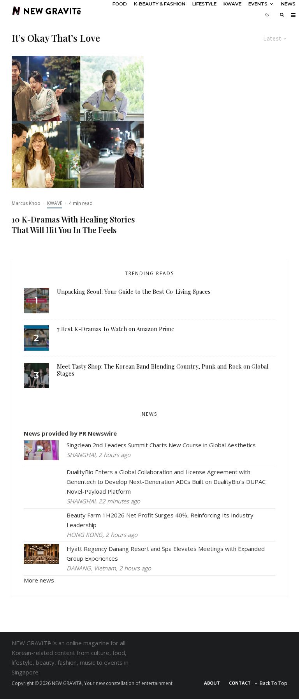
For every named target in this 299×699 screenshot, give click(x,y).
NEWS (288, 4)
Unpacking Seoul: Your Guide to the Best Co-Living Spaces (134, 291)
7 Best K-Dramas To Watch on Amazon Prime (115, 328)
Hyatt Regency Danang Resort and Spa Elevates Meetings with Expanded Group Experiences (166, 553)
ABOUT (212, 683)
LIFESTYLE (204, 4)
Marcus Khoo (26, 203)
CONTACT (240, 683)
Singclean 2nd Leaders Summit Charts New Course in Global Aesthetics (161, 445)
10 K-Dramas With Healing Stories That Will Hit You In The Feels (73, 224)
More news (39, 580)
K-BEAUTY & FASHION (159, 4)
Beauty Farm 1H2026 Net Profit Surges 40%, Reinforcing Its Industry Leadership (160, 520)
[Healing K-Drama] (78, 122)
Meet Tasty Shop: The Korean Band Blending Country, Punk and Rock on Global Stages (163, 370)
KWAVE (232, 4)
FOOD (120, 4)
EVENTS (257, 4)
